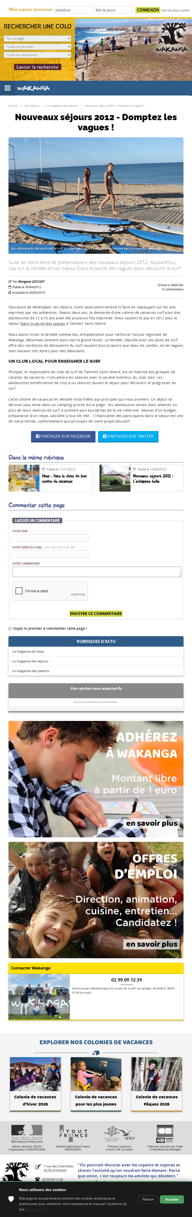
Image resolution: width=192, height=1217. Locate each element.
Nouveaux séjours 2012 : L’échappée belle (153, 478)
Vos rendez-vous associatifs (96, 688)
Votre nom (19, 531)
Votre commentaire (26, 563)
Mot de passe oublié (176, 10)
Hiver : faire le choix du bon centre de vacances (64, 478)
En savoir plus (36, 1209)
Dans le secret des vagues (42, 323)
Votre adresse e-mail (43, 547)
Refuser (148, 1199)
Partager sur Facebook (65, 436)
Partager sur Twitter (130, 436)
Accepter (172, 1199)
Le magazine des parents (30, 671)
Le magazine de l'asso (28, 651)
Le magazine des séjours (30, 661)
